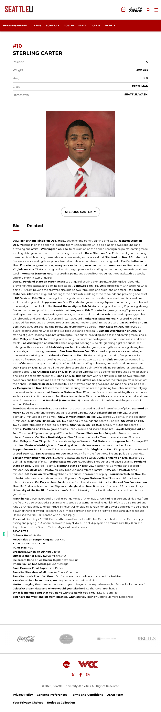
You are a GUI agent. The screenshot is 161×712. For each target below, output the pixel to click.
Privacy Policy (23, 694)
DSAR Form (115, 694)
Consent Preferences (52, 694)
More (109, 25)
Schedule (52, 25)
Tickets (96, 25)
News (37, 25)
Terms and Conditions (87, 694)
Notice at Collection (61, 702)
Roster (69, 25)
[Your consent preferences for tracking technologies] (3, 534)
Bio (16, 225)
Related (35, 225)
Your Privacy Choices (28, 702)
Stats (82, 25)
